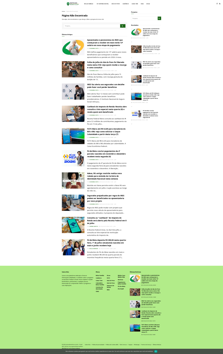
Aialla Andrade (93, 248)
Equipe (130, 344)
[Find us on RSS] (219, 4)
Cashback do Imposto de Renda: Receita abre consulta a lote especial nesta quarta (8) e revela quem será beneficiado (107, 109)
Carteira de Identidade (99, 288)
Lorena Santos (93, 226)
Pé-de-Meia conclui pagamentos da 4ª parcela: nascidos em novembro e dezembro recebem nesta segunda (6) (106, 154)
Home (63, 11)
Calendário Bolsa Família (100, 284)
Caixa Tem (135, 4)
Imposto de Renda (110, 286)
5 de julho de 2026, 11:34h (106, 181)
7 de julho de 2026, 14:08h (106, 137)
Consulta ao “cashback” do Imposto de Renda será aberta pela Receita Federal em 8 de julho (106, 221)
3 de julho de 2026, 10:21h (106, 226)
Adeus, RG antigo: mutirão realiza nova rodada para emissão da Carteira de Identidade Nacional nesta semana (104, 176)
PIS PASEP (121, 289)
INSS (108, 290)
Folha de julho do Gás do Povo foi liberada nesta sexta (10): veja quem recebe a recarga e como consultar (107, 65)
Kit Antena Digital (103, 4)
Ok (156, 351)
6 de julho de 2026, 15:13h (106, 159)
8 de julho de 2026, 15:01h (106, 115)
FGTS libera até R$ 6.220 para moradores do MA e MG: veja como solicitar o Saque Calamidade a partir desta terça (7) (106, 132)
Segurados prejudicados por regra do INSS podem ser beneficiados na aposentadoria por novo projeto (105, 198)
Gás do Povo (116, 4)
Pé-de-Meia (121, 286)
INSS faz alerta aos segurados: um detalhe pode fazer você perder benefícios (105, 86)
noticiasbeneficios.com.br (72, 344)
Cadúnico (126, 4)
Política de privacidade (98, 344)
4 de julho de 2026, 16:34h (106, 204)
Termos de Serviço (146, 344)
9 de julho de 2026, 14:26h (106, 90)
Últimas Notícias (157, 344)
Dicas (148, 4)
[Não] (221, 351)
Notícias (120, 279)
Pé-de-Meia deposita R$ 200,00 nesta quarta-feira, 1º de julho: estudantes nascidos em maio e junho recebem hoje (106, 243)
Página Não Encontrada (72, 11)
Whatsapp (136, 344)
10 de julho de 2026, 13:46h (107, 70)
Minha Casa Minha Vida (121, 276)
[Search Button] (122, 26)
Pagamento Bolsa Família (122, 283)
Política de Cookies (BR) (112, 344)
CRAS (142, 4)
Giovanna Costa (94, 48)
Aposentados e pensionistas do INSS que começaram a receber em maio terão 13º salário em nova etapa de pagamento (105, 43)
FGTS (108, 278)
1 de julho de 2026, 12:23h (106, 248)
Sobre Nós (87, 344)
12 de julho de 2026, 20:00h (107, 48)
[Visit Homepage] (73, 4)
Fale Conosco (123, 344)
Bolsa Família (88, 4)
